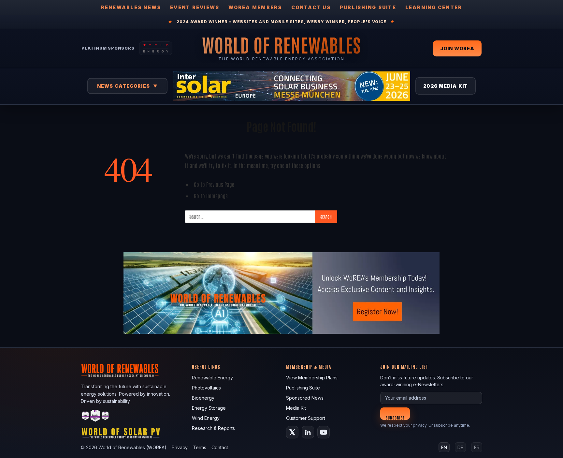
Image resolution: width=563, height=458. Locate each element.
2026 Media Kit (445, 86)
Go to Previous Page (214, 184)
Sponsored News (305, 398)
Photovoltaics (206, 387)
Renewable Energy (212, 377)
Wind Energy (206, 418)
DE (460, 447)
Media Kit (296, 408)
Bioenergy (203, 398)
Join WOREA (457, 48)
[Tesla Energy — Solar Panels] (155, 48)
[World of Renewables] (95, 416)
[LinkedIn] (308, 432)
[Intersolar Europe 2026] (291, 86)
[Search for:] (250, 216)
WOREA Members (255, 7)
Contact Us (311, 7)
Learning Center (433, 7)
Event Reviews (194, 7)
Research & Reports (213, 428)
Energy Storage (209, 408)
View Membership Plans (312, 377)
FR (477, 447)
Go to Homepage (211, 195)
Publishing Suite (368, 7)
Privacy (180, 447)
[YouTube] (323, 432)
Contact (219, 447)
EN (444, 447)
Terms (199, 447)
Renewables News (131, 7)
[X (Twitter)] (292, 432)
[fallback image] (281, 293)
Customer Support (305, 418)
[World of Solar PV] (121, 434)
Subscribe (395, 417)
